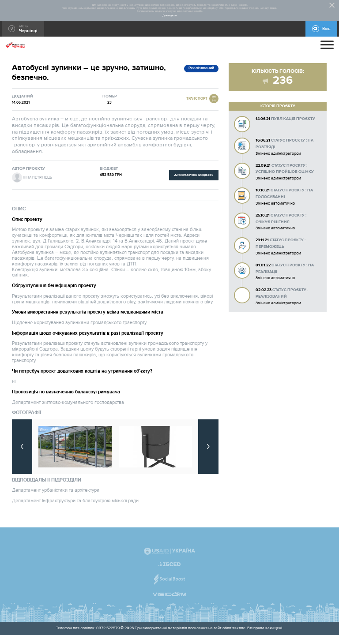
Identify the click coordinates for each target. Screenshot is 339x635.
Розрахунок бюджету (195, 175)
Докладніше (169, 15)
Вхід (326, 28)
